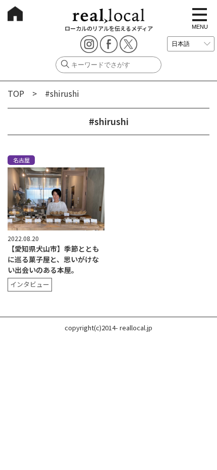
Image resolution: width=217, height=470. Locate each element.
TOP (16, 93)
